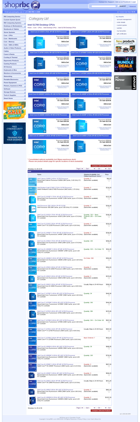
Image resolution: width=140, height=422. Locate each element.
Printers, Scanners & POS (13, 86)
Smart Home (8, 98)
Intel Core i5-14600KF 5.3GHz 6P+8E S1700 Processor (49, 135)
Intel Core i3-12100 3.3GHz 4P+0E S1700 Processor (54, 224)
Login (134, 2)
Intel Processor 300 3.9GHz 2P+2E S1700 (51, 205)
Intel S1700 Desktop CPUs (67, 27)
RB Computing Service (12, 16)
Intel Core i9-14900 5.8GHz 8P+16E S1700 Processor (55, 390)
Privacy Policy (82, 419)
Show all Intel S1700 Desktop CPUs (63, 45)
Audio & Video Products (12, 48)
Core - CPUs (8, 35)
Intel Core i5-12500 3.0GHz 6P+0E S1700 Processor (54, 267)
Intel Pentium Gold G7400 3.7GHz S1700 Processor (54, 187)
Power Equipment (10, 82)
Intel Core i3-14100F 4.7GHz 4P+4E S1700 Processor (90, 115)
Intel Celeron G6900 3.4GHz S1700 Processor (52, 178)
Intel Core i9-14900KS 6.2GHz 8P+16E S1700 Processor (56, 397)
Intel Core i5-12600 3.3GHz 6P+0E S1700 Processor (54, 284)
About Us (98, 419)
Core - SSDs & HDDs (11, 45)
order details (120, 22)
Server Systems (9, 32)
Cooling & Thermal (10, 57)
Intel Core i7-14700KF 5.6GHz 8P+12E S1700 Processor (90, 52)
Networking (8, 76)
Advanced (132, 6)
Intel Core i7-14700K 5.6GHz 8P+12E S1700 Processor (91, 73)
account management (123, 19)
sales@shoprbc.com (15, 12)
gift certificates (121, 34)
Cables (6, 51)
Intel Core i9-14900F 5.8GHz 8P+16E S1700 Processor (55, 373)
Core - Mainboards (10, 38)
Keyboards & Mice (10, 70)
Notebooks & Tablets (11, 29)
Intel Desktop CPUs (50, 27)
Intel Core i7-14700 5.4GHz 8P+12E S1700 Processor (48, 52)
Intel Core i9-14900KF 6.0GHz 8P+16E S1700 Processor (48, 94)
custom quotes (121, 25)
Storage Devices (9, 92)
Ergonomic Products (11, 60)
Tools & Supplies (10, 95)
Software (7, 89)
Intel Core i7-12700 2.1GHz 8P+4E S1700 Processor (54, 329)
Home (30, 27)
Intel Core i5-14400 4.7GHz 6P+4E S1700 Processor (91, 135)
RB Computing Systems (12, 23)
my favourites (121, 31)
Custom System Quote (12, 20)
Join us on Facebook (122, 2)
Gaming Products (10, 64)
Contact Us (103, 2)
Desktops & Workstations (13, 26)
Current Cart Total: (127, 12)
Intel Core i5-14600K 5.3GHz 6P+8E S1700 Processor (48, 115)
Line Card (91, 419)
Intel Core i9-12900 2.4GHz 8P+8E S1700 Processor (54, 381)
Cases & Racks (9, 54)
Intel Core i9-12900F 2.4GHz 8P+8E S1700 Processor (55, 364)
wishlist (119, 28)
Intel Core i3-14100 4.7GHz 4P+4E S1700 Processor (49, 32)
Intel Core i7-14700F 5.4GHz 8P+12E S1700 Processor (91, 32)
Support (111, 2)
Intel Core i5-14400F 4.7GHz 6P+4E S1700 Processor (90, 94)
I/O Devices (8, 67)
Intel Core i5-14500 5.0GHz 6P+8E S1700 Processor (54, 276)
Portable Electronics (11, 79)
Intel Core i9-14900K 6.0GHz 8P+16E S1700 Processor (49, 73)
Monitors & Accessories (12, 73)
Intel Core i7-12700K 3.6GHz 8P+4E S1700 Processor (55, 338)
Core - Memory (9, 42)
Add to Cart (65, 41)
